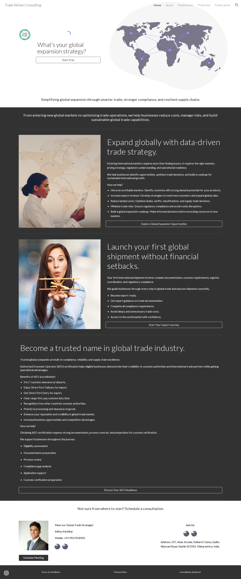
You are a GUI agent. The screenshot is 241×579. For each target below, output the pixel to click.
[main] (68, 48)
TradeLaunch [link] (222, 5)
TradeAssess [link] (185, 5)
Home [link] (157, 5)
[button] (237, 5)
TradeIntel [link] (204, 5)
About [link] (169, 5)
